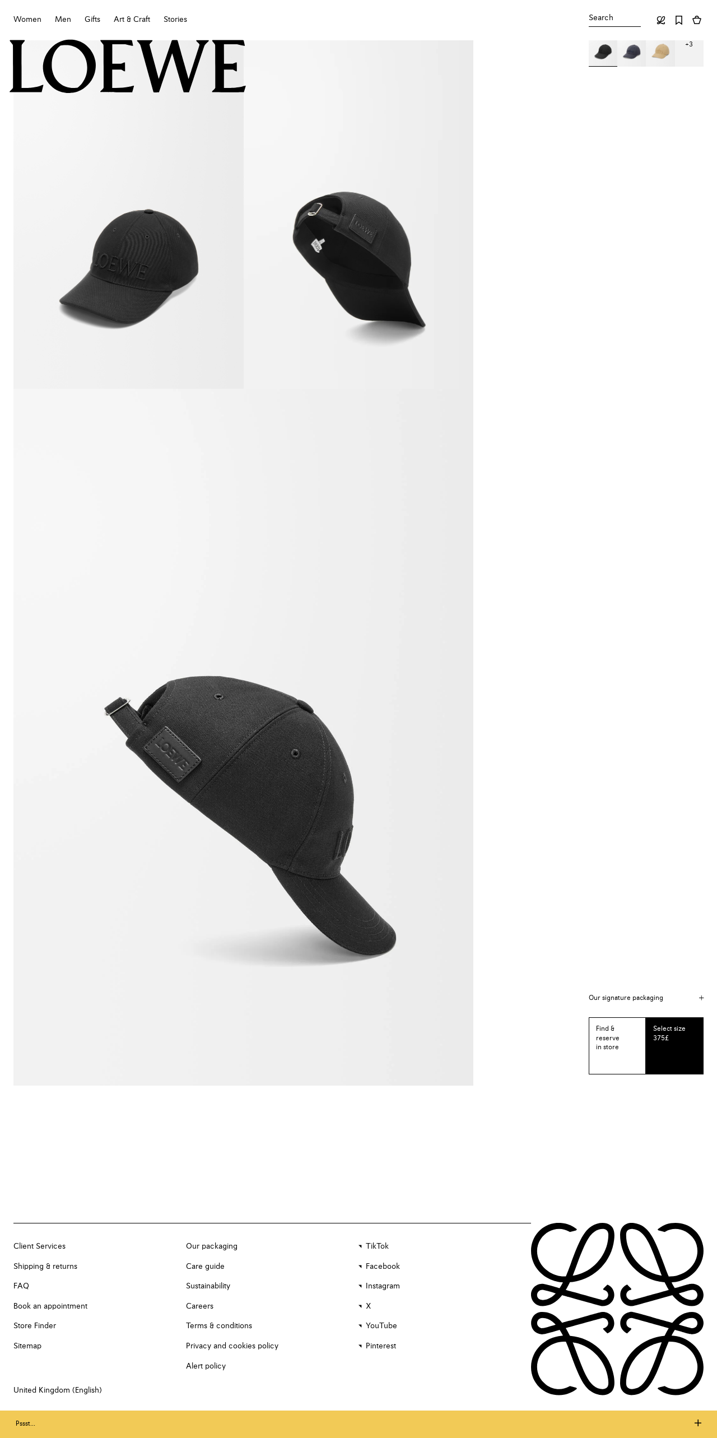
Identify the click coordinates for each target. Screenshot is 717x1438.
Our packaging (212, 1246)
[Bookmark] (679, 20)
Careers (199, 1306)
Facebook (383, 1267)
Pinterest (381, 1346)
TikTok (377, 1246)
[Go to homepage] (128, 67)
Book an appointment (50, 1306)
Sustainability (208, 1286)
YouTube (381, 1326)
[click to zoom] (128, 214)
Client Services (39, 1246)
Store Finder (34, 1326)
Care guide (205, 1267)
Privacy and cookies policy (232, 1346)
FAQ (21, 1286)
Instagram (383, 1286)
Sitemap (27, 1346)
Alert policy (206, 1366)
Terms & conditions (219, 1326)
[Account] (661, 20)
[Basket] (697, 20)
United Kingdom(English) (57, 1390)
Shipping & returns (45, 1267)
